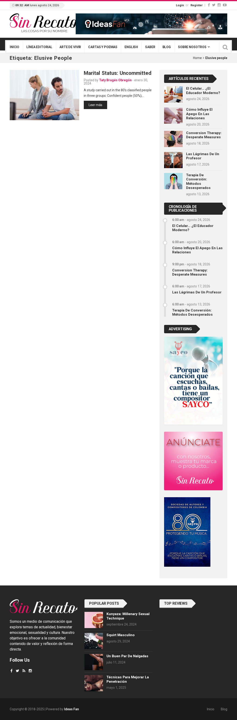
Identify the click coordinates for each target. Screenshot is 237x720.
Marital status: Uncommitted (117, 73)
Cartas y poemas (102, 47)
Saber (150, 47)
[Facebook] (209, 5)
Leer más (95, 105)
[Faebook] (11, 671)
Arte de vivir (70, 47)
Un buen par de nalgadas (127, 656)
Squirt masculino (120, 635)
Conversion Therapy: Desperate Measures (203, 135)
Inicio (14, 47)
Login (180, 5)
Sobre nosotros (192, 47)
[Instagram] (219, 5)
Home (197, 58)
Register (196, 5)
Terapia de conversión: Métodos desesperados (198, 181)
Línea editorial (39, 47)
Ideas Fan (71, 709)
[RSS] (24, 671)
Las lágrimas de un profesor (196, 292)
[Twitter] (213, 5)
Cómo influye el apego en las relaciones (199, 113)
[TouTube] (224, 5)
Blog (166, 47)
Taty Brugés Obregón (115, 80)
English (131, 47)
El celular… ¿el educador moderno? (203, 90)
